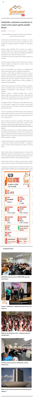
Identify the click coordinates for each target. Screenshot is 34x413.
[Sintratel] (17, 10)
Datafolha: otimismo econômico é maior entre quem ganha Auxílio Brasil (16, 25)
